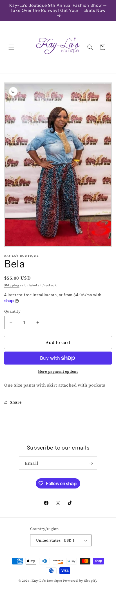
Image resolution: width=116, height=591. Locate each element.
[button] (11, 47)
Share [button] (16, 402)
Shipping (11, 285)
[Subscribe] (90, 463)
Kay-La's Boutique (47, 581)
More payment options (58, 371)
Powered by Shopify (80, 581)
